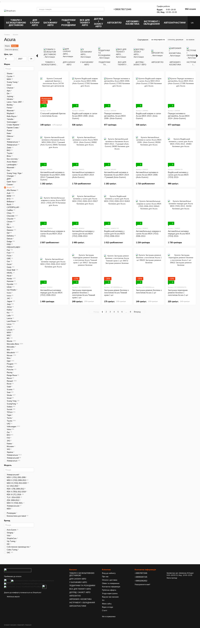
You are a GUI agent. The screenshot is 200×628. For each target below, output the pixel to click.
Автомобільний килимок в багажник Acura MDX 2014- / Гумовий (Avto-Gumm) (116, 174)
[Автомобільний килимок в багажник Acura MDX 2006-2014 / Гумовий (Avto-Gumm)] (53, 149)
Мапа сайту (107, 604)
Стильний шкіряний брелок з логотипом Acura (53, 114)
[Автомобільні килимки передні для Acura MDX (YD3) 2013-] (181, 208)
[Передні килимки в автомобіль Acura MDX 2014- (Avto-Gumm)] (181, 90)
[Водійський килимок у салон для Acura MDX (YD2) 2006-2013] (117, 208)
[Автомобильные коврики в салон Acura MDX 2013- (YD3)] (53, 208)
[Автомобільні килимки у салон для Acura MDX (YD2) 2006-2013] (85, 208)
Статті (104, 610)
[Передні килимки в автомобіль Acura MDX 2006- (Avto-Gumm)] (117, 90)
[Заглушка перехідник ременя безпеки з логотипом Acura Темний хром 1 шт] (85, 267)
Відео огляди (107, 607)
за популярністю (158, 40)
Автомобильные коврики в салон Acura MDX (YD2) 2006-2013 (148, 233)
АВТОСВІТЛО (114, 23)
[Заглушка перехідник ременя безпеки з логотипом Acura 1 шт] (181, 267)
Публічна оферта (109, 590)
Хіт (103, 600)
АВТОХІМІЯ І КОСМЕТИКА (132, 22)
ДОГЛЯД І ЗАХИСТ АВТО (98, 23)
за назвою (190, 40)
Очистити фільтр (11, 50)
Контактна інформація (111, 587)
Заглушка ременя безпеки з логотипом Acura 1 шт (149, 291)
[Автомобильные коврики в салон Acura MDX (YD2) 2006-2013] (149, 208)
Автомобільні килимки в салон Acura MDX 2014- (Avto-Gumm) (83, 174)
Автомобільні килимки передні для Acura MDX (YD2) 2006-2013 (51, 292)
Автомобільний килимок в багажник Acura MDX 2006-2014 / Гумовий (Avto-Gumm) (52, 176)
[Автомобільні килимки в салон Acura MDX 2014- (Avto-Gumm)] (85, 149)
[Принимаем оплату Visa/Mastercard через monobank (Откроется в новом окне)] (32, 581)
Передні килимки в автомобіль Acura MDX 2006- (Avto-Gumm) (115, 115)
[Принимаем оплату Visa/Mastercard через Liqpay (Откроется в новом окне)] (24, 584)
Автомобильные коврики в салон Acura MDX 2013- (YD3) (52, 233)
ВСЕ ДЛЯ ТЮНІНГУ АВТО (85, 22)
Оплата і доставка (109, 580)
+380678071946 (122, 9)
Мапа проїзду (172, 578)
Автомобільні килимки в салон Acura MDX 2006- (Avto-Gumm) (147, 174)
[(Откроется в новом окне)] (44, 587)
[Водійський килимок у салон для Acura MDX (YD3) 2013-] (181, 149)
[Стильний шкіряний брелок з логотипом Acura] (53, 90)
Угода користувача (109, 593)
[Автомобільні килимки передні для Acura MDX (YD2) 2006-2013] (53, 267)
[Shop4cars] (17, 570)
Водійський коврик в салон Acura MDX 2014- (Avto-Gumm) (148, 115)
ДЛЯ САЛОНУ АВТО (34, 22)
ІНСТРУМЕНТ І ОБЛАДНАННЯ (152, 22)
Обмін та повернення (110, 583)
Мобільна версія (13, 597)
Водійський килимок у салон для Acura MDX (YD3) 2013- (178, 174)
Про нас (105, 577)
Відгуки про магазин (110, 597)
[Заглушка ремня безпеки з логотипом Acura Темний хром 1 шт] (117, 267)
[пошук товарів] (102, 9)
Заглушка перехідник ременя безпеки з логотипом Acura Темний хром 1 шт (83, 294)
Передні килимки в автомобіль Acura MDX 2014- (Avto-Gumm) (179, 115)
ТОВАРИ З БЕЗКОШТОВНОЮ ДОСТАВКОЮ (16, 22)
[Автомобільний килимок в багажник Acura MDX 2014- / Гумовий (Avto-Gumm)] (117, 149)
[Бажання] (149, 9)
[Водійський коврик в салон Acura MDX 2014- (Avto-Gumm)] (149, 90)
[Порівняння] (141, 9)
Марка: (7, 46)
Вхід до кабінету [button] (109, 573)
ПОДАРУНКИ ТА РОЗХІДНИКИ (68, 22)
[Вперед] (197, 55)
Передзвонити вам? (142, 584)
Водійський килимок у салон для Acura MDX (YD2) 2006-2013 (114, 233)
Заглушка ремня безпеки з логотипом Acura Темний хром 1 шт (116, 292)
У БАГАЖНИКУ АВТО (50, 22)
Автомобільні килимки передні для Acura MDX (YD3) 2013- (179, 233)
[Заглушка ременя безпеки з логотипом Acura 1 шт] (149, 267)
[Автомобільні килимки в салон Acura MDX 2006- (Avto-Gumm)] (149, 149)
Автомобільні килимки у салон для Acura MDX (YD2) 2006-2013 (83, 233)
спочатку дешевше (175, 40)
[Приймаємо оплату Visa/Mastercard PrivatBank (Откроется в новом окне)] (23, 587)
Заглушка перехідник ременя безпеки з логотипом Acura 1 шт (178, 292)
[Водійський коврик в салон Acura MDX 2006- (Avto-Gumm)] (85, 90)
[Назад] (37, 55)
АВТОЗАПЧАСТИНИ (175, 23)
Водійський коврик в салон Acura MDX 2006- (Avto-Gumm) (84, 115)
